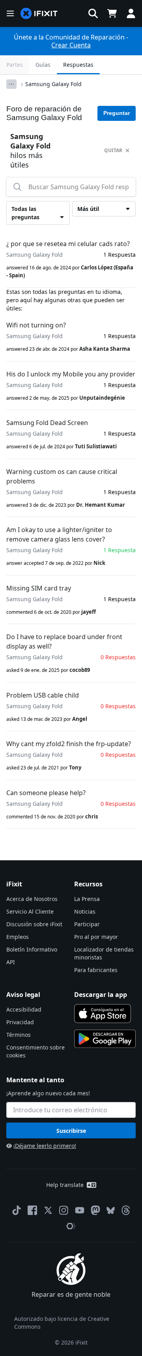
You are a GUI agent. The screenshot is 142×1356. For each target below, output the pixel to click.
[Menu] (10, 13)
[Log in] (131, 13)
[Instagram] (64, 1210)
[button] (93, 13)
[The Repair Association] (71, 1226)
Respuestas (78, 64)
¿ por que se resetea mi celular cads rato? (68, 243)
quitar (113, 150)
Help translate (65, 1185)
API (10, 962)
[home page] (39, 13)
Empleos (17, 936)
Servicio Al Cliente (30, 911)
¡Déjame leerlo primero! (44, 1145)
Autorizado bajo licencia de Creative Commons (61, 1322)
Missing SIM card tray (38, 588)
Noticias (84, 911)
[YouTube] (79, 1210)
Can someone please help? (46, 792)
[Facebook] (32, 1210)
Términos (18, 1034)
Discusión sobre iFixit (34, 924)
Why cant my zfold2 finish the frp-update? (68, 743)
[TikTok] (16, 1210)
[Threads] (126, 1210)
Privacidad (20, 1022)
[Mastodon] (95, 1210)
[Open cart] (112, 13)
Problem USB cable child (42, 695)
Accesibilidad (23, 1009)
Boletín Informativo (31, 949)
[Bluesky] (110, 1210)
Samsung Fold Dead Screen (47, 422)
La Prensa (87, 899)
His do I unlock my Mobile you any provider (70, 374)
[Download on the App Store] (102, 1013)
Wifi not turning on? (36, 325)
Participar (87, 924)
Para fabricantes (96, 970)
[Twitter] (48, 1210)
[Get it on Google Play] (105, 1038)
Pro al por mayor (96, 936)
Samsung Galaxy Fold (53, 84)
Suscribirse (71, 1130)
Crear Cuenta (71, 45)
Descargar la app (100, 994)
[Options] (11, 84)
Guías (43, 64)
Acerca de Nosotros (32, 899)
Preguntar (116, 113)
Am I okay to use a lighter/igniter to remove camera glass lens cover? (59, 534)
